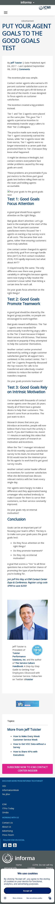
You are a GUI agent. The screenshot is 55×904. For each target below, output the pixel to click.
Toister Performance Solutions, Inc (19, 656)
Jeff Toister (16, 62)
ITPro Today (8, 808)
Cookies (31, 867)
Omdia (5, 812)
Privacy (49, 867)
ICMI (4, 804)
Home (19, 864)
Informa (27, 2)
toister (29, 679)
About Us (6, 826)
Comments (24, 69)
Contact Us (7, 822)
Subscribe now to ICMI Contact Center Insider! (27, 769)
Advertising (7, 830)
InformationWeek (10, 790)
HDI (4, 786)
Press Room (8, 835)
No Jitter (6, 794)
